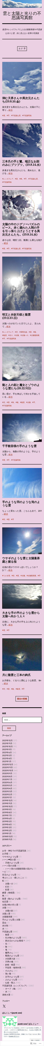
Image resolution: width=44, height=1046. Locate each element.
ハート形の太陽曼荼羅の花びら (19, 869)
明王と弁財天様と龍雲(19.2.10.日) (16, 316)
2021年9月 (7, 749)
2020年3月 (7, 791)
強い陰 (8, 973)
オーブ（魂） (11, 989)
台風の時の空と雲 (10, 905)
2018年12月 (7, 836)
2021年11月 (7, 743)
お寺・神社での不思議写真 (14, 851)
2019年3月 (7, 827)
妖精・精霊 (10, 965)
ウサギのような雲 (10, 857)
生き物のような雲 (13, 937)
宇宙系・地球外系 (13, 967)
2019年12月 (7, 800)
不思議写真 (27, 116)
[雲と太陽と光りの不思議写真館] (22, 4)
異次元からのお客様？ (15, 941)
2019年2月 (7, 830)
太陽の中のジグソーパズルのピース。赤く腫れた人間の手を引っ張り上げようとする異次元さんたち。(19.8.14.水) (21, 229)
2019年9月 (7, 809)
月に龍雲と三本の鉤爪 (16, 675)
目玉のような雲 (9, 875)
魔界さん (9, 953)
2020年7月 (7, 779)
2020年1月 (7, 797)
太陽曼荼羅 (35, 335)
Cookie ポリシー (14, 1036)
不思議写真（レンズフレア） (15, 985)
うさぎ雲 (6, 576)
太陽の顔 (9, 911)
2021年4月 (7, 758)
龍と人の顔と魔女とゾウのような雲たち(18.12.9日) (21, 386)
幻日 (7, 887)
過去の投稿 (22, 699)
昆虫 (4, 923)
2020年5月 (7, 785)
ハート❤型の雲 (9, 859)
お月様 (5, 853)
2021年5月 (7, 755)
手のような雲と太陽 (11, 919)
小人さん (9, 971)
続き (11, 110)
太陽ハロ (25, 335)
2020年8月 (7, 776)
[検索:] (22, 720)
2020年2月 (7, 794)
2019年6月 (7, 818)
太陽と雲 (6, 913)
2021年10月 (7, 746)
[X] (4, 1006)
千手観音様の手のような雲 (19, 446)
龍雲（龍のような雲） (12, 899)
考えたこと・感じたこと (13, 877)
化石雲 (5, 901)
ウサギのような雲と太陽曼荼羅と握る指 (21, 559)
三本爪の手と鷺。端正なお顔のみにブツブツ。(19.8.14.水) (21, 163)
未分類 (5, 925)
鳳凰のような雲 (12, 955)
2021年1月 (6, 761)
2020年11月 (7, 767)
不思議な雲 (16, 116)
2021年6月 (7, 752)
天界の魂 (9, 961)
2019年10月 (7, 806)
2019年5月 (7, 821)
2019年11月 (7, 803)
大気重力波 (10, 959)
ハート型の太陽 (9, 865)
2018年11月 (7, 839)
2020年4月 (7, 788)
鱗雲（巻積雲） (9, 893)
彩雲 (7, 889)
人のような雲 (11, 979)
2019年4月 (7, 824)
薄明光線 (24, 332)
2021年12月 (7, 740)
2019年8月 (7, 812)
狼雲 (7, 935)
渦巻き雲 (6, 995)
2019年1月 (6, 833)
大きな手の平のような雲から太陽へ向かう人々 (21, 614)
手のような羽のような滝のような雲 (21, 503)
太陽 (17, 335)
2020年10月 (7, 770)
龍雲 (5, 335)
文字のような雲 (12, 977)
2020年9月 (7, 773)
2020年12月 (7, 764)
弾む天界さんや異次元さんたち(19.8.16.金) (21, 99)
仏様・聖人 (10, 983)
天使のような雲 (12, 863)
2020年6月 (7, 782)
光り (11, 335)
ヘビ (4, 871)
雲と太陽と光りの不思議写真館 (22, 15)
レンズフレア (8, 179)
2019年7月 (7, 815)
